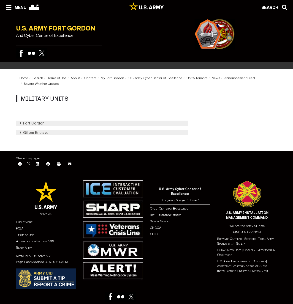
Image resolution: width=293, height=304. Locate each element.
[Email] (69, 164)
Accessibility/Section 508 (35, 241)
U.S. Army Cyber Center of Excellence (155, 78)
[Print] (59, 164)
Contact (90, 78)
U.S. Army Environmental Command (241, 261)
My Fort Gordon (112, 78)
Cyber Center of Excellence (169, 208)
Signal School (160, 221)
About (75, 78)
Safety (241, 244)
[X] (28, 164)
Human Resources (229, 250)
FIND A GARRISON (247, 232)
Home (23, 78)
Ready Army (24, 248)
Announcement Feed (239, 78)
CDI (152, 234)
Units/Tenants (197, 78)
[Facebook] (21, 53)
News (216, 78)
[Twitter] (42, 53)
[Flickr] (31, 53)
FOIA (19, 228)
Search (38, 78)
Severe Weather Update (41, 84)
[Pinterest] (48, 164)
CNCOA (155, 228)
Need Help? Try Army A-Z (33, 256)
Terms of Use (56, 78)
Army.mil (46, 214)
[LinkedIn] (37, 164)
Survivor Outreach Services (236, 239)
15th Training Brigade (165, 215)
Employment (24, 222)
